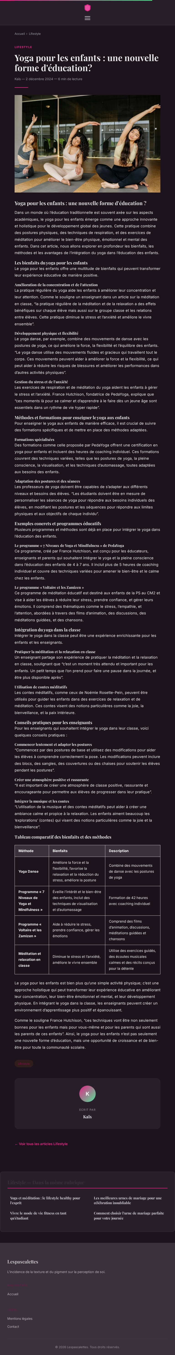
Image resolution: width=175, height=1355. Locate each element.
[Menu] (87, 18)
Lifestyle (35, 33)
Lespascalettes (22, 1261)
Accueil (20, 33)
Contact (13, 1326)
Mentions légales (19, 1318)
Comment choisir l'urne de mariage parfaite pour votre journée (129, 1215)
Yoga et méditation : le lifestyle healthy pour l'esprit (45, 1200)
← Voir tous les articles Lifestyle (41, 1144)
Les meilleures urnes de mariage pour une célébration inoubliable (128, 1200)
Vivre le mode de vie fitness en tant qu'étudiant (38, 1215)
